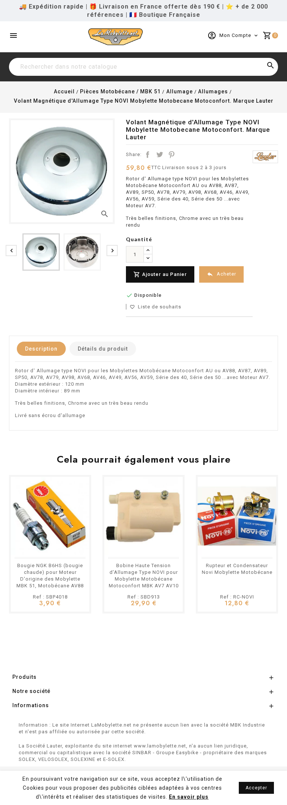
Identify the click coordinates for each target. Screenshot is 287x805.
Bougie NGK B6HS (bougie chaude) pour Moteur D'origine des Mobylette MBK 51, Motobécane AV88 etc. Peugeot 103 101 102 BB (50, 579)
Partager (148, 155)
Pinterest (172, 155)
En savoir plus (189, 797)
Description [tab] (41, 349)
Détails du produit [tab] (103, 349)
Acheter (221, 274)
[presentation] (11, 250)
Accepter (256, 787)
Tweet (160, 155)
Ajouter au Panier (160, 274)
